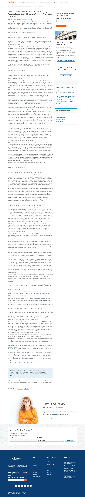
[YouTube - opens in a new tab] (19, 486)
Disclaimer (18, 493)
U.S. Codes (49, 474)
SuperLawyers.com (68, 465)
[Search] (76, 2)
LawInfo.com (67, 475)
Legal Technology (61, 119)
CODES (9, 6)
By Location (35, 472)
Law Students (60, 121)
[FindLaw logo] (12, 2)
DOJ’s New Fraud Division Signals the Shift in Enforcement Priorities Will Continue (66, 97)
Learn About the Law (51, 468)
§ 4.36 (16, 65)
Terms (9, 493)
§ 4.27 (15, 102)
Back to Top (43, 449)
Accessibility (35, 463)
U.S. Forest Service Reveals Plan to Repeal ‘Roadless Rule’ (66, 93)
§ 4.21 (41, 358)
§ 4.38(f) (18, 103)
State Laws (49, 470)
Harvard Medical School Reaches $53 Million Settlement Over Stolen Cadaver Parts (65, 89)
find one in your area (57, 414)
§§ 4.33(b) (10, 347)
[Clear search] (63, 440)
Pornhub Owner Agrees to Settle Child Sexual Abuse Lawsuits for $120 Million (65, 100)
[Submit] (25, 480)
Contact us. (19, 467)
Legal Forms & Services (51, 461)
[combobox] (23, 440)
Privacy (13, 493)
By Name (34, 478)
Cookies (23, 493)
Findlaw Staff (30, 19)
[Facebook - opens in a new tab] (16, 486)
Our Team (34, 461)
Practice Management (62, 115)
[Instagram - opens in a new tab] (25, 486)
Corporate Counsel (61, 117)
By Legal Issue (35, 474)
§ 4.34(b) (43, 300)
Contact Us (35, 465)
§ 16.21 (14, 209)
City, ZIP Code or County (42, 437)
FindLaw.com (67, 461)
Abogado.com (67, 470)
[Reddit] (28, 486)
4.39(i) (15, 347)
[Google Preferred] (31, 486)
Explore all (59, 103)
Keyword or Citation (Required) (63, 18)
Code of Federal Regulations (17, 6)
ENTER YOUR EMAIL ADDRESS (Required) (16, 477)
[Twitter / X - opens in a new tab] (22, 486)
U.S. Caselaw (49, 472)
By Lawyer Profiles (36, 476)
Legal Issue (12, 437)
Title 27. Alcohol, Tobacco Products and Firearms (32, 6)
